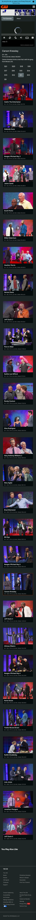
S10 (28, 75)
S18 (29, 66)
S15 (21, 71)
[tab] (7, 18)
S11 (21, 75)
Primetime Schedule (25, 875)
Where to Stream (24, 877)
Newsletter (23, 880)
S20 (13, 66)
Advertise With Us (8, 902)
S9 (5, 79)
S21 (5, 66)
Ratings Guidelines (8, 899)
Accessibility (6, 895)
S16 (13, 71)
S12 (13, 75)
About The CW (24, 892)
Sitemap (22, 901)
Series (5, 875)
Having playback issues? (27, 45)
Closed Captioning (8, 892)
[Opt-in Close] (33, 1)
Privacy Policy (24, 1)
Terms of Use (16, 3)
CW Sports (6, 880)
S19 (21, 66)
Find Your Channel (25, 882)
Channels (5, 882)
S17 (5, 71)
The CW (3, 6)
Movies (5, 877)
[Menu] (34, 7)
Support (5, 884)
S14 (28, 71)
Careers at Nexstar (25, 899)
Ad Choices (6, 897)
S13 (5, 75)
